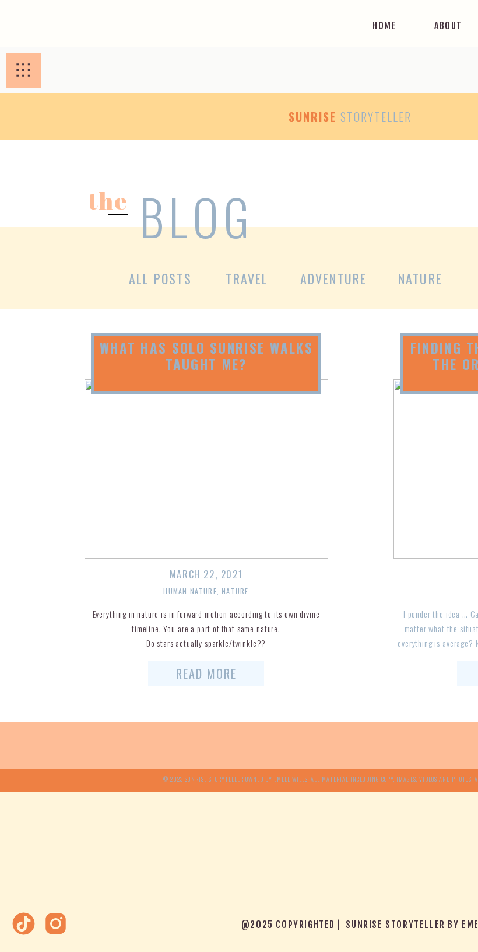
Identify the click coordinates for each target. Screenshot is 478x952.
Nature (235, 591)
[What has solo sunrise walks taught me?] (206, 469)
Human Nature (189, 591)
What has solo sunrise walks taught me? (206, 356)
